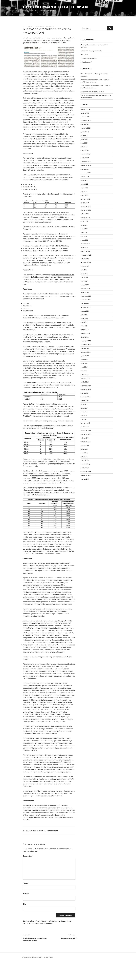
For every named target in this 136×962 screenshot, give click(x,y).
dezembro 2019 (86, 296)
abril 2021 (84, 236)
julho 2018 (84, 359)
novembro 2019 (86, 300)
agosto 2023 (85, 132)
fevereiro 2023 (85, 154)
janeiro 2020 (85, 292)
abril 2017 (84, 415)
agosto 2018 (85, 356)
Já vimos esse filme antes (89, 58)
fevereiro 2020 (85, 288)
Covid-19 (42, 830)
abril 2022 (84, 191)
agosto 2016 (85, 445)
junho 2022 (84, 184)
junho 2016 (84, 449)
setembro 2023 (86, 128)
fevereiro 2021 (85, 244)
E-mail (26, 893)
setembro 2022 (86, 173)
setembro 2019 (86, 307)
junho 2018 (84, 363)
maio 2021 (84, 232)
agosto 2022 (85, 176)
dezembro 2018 (86, 341)
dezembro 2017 (86, 385)
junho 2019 (84, 318)
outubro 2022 (85, 169)
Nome (26, 883)
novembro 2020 (86, 255)
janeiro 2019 (85, 337)
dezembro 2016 (86, 430)
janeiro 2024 (85, 113)
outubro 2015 (85, 479)
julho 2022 (84, 180)
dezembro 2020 (86, 251)
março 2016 (85, 460)
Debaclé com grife (86, 62)
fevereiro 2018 (85, 378)
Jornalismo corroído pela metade (91, 51)
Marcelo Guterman (46, 26)
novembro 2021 (86, 210)
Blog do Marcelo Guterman (55, 7)
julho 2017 (84, 404)
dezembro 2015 (86, 471)
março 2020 (85, 285)
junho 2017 (84, 408)
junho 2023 (84, 139)
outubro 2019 (85, 303)
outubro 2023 (85, 124)
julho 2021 (84, 225)
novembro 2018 (86, 344)
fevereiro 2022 (85, 199)
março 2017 (84, 419)
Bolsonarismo (32, 830)
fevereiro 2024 (85, 109)
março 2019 (85, 329)
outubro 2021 (85, 214)
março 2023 (85, 150)
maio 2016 (84, 453)
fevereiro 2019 (85, 333)
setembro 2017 (85, 397)
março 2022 (85, 195)
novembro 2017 (86, 389)
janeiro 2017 (85, 427)
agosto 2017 (85, 400)
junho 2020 (84, 274)
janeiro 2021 (85, 247)
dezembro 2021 (86, 206)
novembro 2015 (86, 475)
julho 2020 (84, 270)
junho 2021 (84, 229)
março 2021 (84, 240)
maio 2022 (84, 188)
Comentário (28, 856)
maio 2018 (84, 367)
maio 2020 (84, 277)
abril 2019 (84, 326)
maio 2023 (84, 143)
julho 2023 (84, 135)
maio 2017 (84, 412)
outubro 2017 (85, 393)
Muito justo (84, 54)
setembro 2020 (86, 262)
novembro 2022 (86, 165)
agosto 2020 (85, 266)
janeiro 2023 (85, 158)
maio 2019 (84, 322)
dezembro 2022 (86, 161)
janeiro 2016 (85, 468)
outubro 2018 (85, 348)
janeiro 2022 (85, 203)
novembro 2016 (86, 434)
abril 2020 (84, 281)
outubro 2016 (85, 438)
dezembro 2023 (86, 117)
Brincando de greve (98, 91)
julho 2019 (84, 315)
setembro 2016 (86, 442)
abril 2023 (84, 147)
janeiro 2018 (85, 382)
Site (24, 904)
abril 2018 (84, 371)
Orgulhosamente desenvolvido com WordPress (37, 957)
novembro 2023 (86, 120)
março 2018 (85, 374)
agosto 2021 (85, 221)
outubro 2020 (85, 259)
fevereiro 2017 (85, 423)
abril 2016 (84, 456)
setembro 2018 (86, 352)
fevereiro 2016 (85, 464)
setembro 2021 (85, 218)
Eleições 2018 (52, 830)
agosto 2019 (85, 311)
